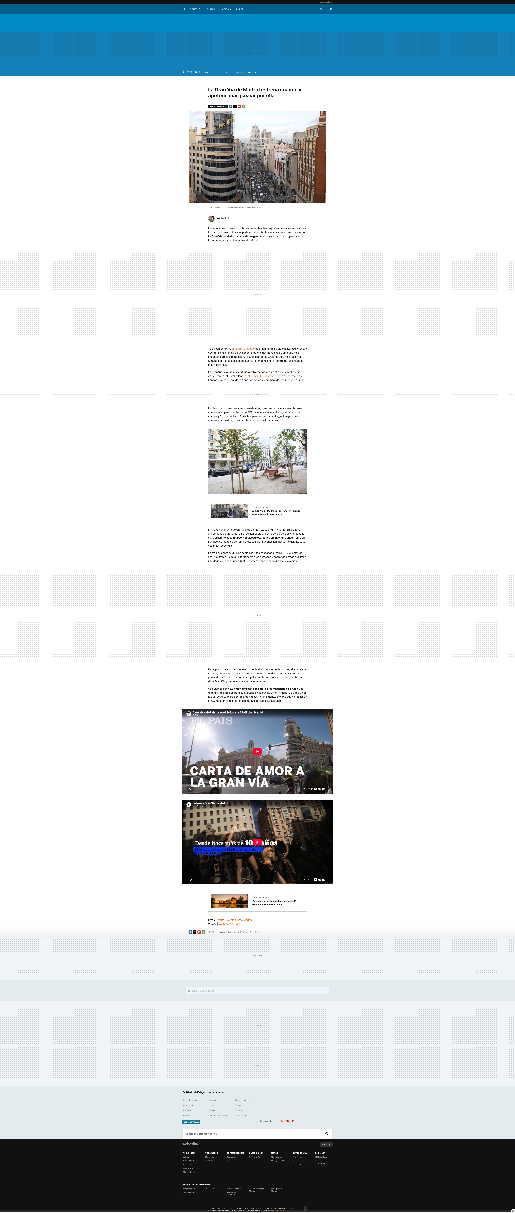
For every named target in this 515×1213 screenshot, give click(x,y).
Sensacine (231, 1157)
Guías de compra (190, 1100)
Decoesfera (298, 1161)
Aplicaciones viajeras (218, 1115)
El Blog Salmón (321, 1157)
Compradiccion (299, 1164)
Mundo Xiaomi (189, 1172)
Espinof (230, 1161)
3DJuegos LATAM (212, 1189)
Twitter (321, 9)
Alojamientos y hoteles (244, 1100)
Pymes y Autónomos (320, 1162)
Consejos (196, 9)
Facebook (326, 9)
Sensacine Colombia (231, 1193)
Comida (238, 72)
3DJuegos (209, 1157)
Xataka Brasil (188, 1192)
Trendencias (298, 1157)
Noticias (226, 9)
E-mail (243, 106)
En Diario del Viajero (259, 508)
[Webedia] (326, 2)
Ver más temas (191, 1122)
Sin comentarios (219, 107)
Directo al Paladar (256, 1157)
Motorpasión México (276, 1190)
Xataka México (189, 1189)
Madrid (208, 72)
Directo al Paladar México (256, 1190)
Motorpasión (276, 1157)
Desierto (227, 72)
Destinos (187, 1110)
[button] (223, 217)
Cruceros (239, 1110)
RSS (281, 1120)
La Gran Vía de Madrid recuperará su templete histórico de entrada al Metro (275, 512)
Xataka (186, 1157)
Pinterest (287, 1120)
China (257, 72)
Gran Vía (243, 932)
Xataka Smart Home (191, 1168)
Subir (324, 1145)
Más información (277, 1210)
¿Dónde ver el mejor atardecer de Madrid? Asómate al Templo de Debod (273, 903)
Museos (212, 1100)
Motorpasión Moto (279, 1161)
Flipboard (331, 9)
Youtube (224, 924)
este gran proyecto (243, 348)
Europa (240, 9)
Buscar (327, 1133)
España (211, 9)
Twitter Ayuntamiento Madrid (234, 919)
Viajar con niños (241, 1115)
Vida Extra (209, 1161)
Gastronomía (188, 1105)
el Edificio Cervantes (260, 376)
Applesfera (187, 1164)
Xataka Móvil (188, 1161)
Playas (186, 1115)
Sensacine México (234, 1189)
